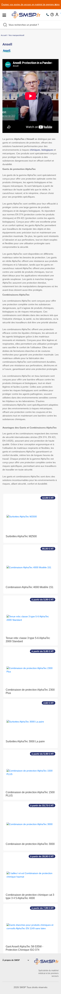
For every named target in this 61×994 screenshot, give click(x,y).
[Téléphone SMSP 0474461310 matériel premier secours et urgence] (48, 15)
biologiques (47, 149)
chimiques (35, 149)
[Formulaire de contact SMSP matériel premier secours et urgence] (52, 15)
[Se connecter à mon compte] (57, 15)
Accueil (4, 35)
